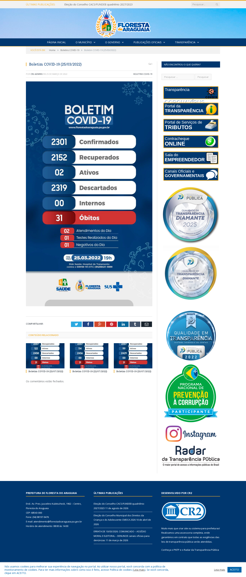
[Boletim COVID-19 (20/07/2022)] (133, 355)
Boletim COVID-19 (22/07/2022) (89, 371)
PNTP (176, 549)
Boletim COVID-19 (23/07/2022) (45, 371)
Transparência (185, 42)
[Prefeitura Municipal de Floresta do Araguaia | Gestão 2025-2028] (123, 22)
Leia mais (139, 569)
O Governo (112, 42)
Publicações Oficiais (147, 42)
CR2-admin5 (37, 74)
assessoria (186, 532)
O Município (84, 42)
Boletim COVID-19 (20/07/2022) (133, 371)
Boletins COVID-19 (142, 74)
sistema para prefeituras (205, 528)
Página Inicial (56, 42)
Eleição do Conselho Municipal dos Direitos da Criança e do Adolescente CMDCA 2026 (105, 4)
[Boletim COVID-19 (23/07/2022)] (45, 355)
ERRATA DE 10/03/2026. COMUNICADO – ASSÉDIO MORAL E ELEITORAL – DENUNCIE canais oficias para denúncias (121, 536)
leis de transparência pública (177, 541)
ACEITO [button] (234, 569)
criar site (183, 528)
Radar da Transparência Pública (201, 549)
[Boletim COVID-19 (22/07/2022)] (89, 355)
